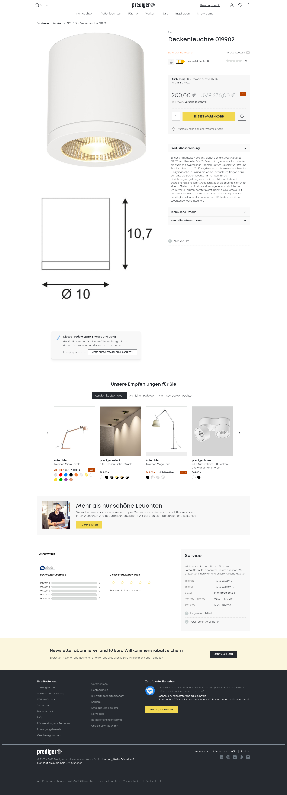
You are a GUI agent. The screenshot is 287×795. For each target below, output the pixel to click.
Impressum (201, 751)
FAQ (39, 717)
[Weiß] (91, 475)
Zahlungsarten (46, 687)
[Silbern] (56, 475)
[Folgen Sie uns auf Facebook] (221, 757)
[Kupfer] (71, 479)
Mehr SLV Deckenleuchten (176, 396)
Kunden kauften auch (109, 396)
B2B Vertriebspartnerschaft (107, 696)
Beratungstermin (210, 5)
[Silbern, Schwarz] (127, 477)
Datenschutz (220, 751)
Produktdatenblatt (198, 61)
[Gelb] (56, 479)
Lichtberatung (99, 690)
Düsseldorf (127, 759)
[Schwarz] (71, 475)
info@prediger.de (224, 592)
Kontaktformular (194, 570)
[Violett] (66, 479)
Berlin (116, 759)
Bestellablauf (45, 711)
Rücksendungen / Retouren (53, 723)
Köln (62, 763)
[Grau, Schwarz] (112, 477)
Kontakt (245, 751)
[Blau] (66, 475)
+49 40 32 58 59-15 (224, 587)
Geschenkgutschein (49, 735)
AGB (234, 751)
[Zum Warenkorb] (248, 5)
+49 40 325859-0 (223, 581)
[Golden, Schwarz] (117, 477)
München (76, 763)
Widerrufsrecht (46, 699)
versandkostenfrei (196, 102)
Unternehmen (99, 684)
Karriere (96, 702)
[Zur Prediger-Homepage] (143, 5)
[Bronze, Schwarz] (122, 477)
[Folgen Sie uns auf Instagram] (228, 757)
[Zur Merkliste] (240, 5)
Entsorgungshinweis (49, 729)
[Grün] (61, 479)
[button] (223, 654)
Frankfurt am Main (48, 763)
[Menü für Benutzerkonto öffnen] (232, 5)
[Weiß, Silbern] (163, 477)
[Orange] (76, 475)
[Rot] (61, 475)
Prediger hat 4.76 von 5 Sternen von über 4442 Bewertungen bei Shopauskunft (204, 699)
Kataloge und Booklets (104, 708)
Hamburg (106, 759)
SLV (170, 31)
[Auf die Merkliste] (242, 116)
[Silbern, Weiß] (153, 477)
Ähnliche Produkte (141, 396)
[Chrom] (81, 475)
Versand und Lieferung (50, 693)
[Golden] (86, 475)
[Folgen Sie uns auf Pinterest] (241, 757)
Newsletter (97, 714)
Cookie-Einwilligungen (104, 726)
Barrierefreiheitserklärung (106, 720)
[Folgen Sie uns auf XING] (248, 757)
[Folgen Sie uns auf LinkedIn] (235, 757)
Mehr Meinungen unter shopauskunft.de (182, 696)
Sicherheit (43, 705)
